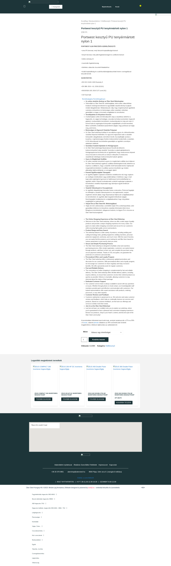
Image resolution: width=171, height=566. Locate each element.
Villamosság (35, 562)
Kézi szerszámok (37, 535)
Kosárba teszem (98, 340)
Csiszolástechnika (37, 531)
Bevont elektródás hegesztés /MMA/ (42, 499)
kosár (85, 322)
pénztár (96, 322)
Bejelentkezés (106, 7)
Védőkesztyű (110, 346)
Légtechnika (35, 558)
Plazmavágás (36, 517)
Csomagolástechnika (38, 553)
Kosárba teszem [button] (123, 402)
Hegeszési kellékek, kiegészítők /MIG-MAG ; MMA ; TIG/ (48, 508)
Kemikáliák (35, 521)
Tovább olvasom (43, 399)
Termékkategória (87, 99)
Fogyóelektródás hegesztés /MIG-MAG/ (43, 494)
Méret (85, 332)
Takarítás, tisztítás (37, 549)
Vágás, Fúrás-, (36, 526)
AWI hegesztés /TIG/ (38, 503)
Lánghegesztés (36, 512)
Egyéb (34, 544)
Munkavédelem (36, 540)
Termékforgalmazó (99, 99)
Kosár (117, 7)
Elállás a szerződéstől (85, 478)
